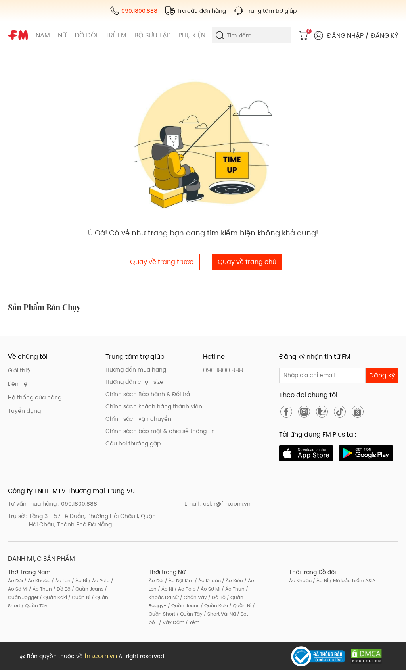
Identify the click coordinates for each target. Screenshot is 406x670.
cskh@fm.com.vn (227, 504)
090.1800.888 (223, 370)
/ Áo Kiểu (232, 580)
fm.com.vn (100, 655)
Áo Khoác (300, 580)
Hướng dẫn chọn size (134, 382)
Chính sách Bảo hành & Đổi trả (147, 394)
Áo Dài (15, 580)
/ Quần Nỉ (78, 597)
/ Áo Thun (40, 588)
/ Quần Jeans (87, 588)
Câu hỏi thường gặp (133, 443)
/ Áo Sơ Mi (208, 588)
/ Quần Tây (34, 605)
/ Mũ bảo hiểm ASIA (351, 580)
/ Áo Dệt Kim (178, 580)
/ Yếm (191, 622)
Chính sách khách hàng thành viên (153, 406)
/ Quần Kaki (52, 597)
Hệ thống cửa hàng (34, 397)
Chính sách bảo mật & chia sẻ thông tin (160, 431)
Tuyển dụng (24, 411)
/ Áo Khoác (36, 580)
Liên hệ (17, 384)
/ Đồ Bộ (61, 588)
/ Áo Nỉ (79, 580)
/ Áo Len (60, 580)
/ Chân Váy (193, 597)
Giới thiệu (21, 370)
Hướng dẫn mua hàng (135, 370)
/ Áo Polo (98, 580)
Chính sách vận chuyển (138, 419)
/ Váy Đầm (171, 622)
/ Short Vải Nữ (219, 613)
